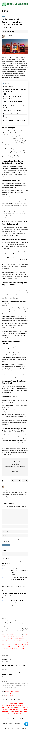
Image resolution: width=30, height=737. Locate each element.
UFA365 (12, 707)
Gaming (13, 605)
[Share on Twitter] (5, 31)
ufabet (20, 635)
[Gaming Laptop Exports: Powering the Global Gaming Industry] (6, 602)
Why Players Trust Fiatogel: (14, 110)
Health (13, 574)
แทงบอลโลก (5, 647)
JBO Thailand (21, 706)
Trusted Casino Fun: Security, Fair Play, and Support (14, 106)
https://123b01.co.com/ (7, 714)
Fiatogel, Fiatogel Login (12, 61)
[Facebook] (3, 11)
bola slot (13, 645)
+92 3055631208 (9, 695)
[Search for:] (13, 554)
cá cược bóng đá (6, 703)
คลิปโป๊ (23, 649)
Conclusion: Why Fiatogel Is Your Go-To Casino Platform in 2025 (14, 121)
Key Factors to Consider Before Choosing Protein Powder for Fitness (19, 579)
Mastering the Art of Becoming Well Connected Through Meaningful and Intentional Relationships (15, 594)
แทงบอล (6, 637)
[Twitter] (5, 11)
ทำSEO (3, 651)
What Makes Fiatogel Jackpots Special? (13, 102)
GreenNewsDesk (21, 718)
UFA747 (7, 707)
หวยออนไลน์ (10, 639)
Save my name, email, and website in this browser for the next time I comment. (15, 540)
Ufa (21, 710)
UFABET (20, 643)
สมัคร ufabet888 (6, 645)
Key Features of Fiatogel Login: (14, 94)
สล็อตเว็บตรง (5, 635)
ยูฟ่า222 (15, 706)
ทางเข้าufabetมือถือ (9, 712)
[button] (27, 11)
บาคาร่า (12, 637)
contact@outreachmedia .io (12, 691)
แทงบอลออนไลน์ (13, 635)
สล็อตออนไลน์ (14, 703)
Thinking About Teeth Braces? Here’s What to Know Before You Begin (19, 570)
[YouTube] (7, 11)
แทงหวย (21, 703)
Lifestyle (4, 597)
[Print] (13, 31)
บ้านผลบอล (12, 647)
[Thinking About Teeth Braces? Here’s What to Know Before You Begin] (6, 571)
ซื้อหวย (17, 707)
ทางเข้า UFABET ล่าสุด (21, 712)
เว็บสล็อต (12, 649)
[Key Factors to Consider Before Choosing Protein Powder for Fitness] (6, 580)
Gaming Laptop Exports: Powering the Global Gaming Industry (18, 602)
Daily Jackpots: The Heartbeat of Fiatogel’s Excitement (12, 97)
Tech (4, 590)
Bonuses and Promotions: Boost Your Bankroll (13, 116)
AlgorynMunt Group (7, 643)
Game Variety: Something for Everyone (15, 113)
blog (3, 16)
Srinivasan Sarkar (9, 35)
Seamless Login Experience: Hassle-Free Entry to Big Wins (14, 90)
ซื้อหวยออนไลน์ (23, 639)
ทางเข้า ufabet (23, 645)
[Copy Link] (10, 31)
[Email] (8, 31)
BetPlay (21, 707)
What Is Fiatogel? (9, 86)
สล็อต (3, 641)
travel (4, 565)
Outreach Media (14, 693)
